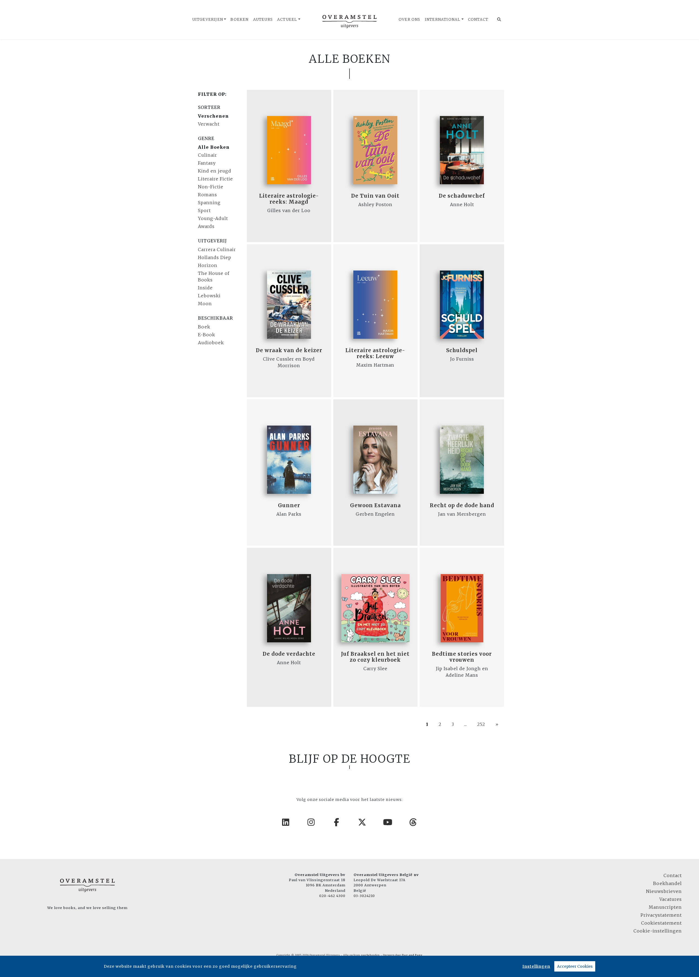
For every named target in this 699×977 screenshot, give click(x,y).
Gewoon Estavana (375, 505)
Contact (478, 19)
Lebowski (209, 295)
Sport (204, 210)
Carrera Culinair (217, 249)
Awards (206, 226)
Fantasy (207, 163)
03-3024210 (364, 895)
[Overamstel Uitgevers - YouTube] (388, 822)
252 (481, 724)
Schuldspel (462, 350)
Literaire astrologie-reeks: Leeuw (375, 353)
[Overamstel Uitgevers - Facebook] (337, 822)
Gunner (289, 505)
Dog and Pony (412, 955)
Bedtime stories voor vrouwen (462, 657)
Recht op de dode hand (462, 505)
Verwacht (209, 124)
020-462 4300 (332, 895)
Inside (205, 287)
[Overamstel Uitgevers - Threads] (413, 822)
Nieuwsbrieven (664, 891)
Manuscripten (665, 907)
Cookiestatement (661, 923)
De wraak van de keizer (289, 350)
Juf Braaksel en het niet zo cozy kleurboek (375, 657)
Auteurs (263, 19)
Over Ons (409, 19)
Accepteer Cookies (575, 966)
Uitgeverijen (207, 19)
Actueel (287, 19)
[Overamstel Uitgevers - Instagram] (311, 822)
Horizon (207, 265)
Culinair (207, 155)
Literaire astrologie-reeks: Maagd (289, 199)
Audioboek (211, 342)
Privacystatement (661, 915)
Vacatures (670, 899)
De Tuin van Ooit (375, 196)
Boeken (239, 19)
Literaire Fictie (215, 179)
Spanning (209, 202)
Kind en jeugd (214, 171)
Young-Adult (213, 218)
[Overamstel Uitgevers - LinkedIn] (286, 822)
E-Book (206, 334)
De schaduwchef (462, 196)
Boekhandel (667, 883)
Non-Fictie (210, 186)
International (443, 19)
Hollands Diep (214, 257)
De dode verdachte (289, 654)
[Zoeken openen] (499, 20)
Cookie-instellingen (657, 931)
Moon (205, 303)
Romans (207, 194)
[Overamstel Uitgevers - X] (362, 822)
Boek (204, 326)
